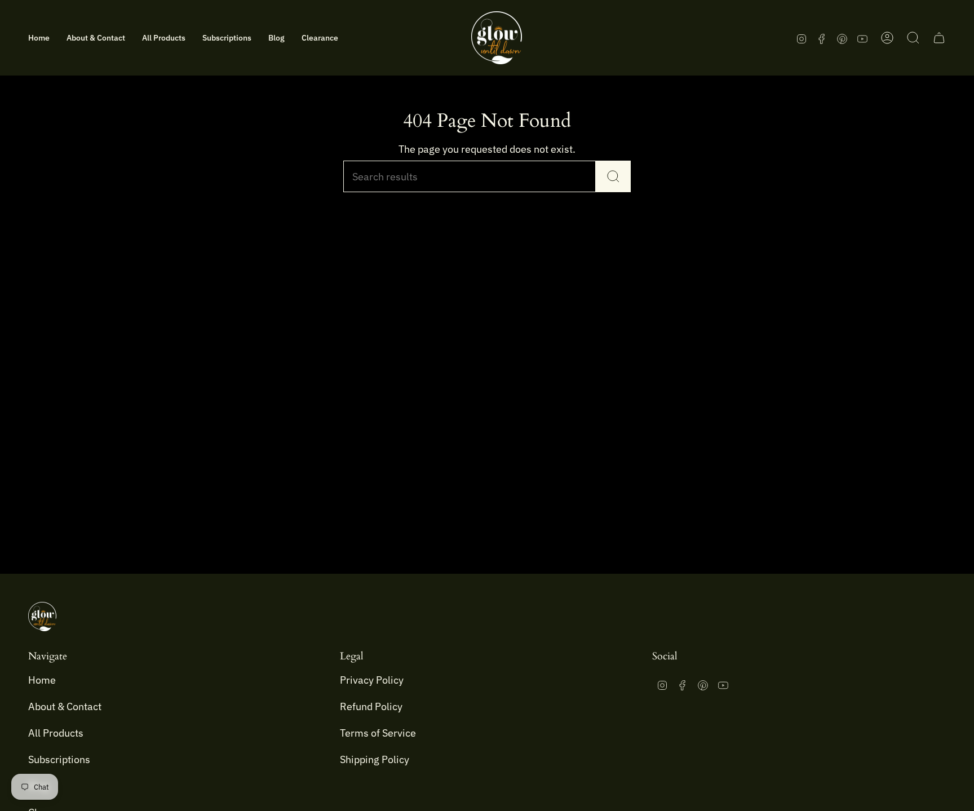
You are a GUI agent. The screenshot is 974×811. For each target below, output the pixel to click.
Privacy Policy (372, 679)
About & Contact (64, 706)
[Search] (613, 176)
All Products (55, 732)
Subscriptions (59, 759)
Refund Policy (371, 706)
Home (42, 679)
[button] (96, 37)
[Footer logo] (42, 616)
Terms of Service (378, 732)
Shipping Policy (374, 759)
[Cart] (939, 37)
